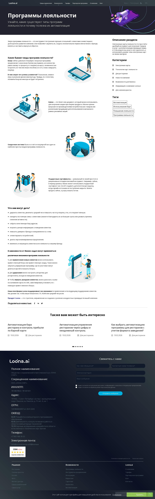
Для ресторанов (122, 74)
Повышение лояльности (123, 111)
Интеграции (70, 475)
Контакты (128, 481)
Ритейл (14, 475)
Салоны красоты (18, 472)
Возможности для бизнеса (125, 82)
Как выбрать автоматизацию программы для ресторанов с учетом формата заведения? (128, 327)
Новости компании (123, 78)
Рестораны (16, 469)
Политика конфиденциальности (120, 458)
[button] (73, 346)
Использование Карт (122, 106)
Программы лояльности (74, 469)
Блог (101, 3)
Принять (139, 495)
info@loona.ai (16, 444)
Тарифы (67, 3)
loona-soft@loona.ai (31, 444)
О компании (93, 3)
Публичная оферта (137, 458)
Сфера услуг (16, 488)
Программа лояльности (123, 115)
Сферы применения (46, 3)
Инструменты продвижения (76, 472)
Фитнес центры (17, 481)
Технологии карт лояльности (126, 69)
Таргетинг (69, 481)
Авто (13, 478)
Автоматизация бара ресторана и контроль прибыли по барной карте (26, 327)
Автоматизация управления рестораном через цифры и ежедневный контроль (76, 327)
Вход (125, 3)
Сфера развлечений (19, 484)
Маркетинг (70, 478)
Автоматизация (120, 102)
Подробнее (116, 495)
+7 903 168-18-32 (18, 436)
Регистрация (134, 3)
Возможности (58, 3)
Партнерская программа (80, 3)
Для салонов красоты (123, 90)
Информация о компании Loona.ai (128, 86)
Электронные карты (123, 65)
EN (146, 3)
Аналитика (69, 484)
